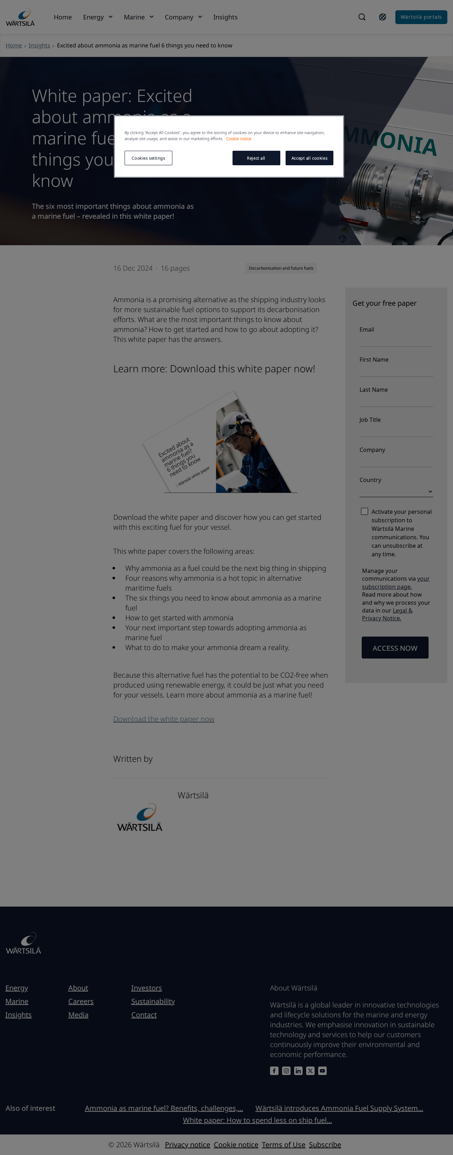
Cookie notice (238, 138)
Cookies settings (148, 158)
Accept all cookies (309, 158)
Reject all (256, 158)
